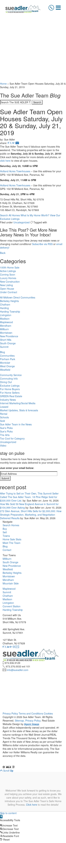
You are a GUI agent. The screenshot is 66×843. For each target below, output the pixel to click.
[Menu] (58, 8)
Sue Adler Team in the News (16, 424)
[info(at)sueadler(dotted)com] (17, 647)
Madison (5, 318)
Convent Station (11, 606)
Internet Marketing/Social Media (17, 403)
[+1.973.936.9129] (51, 7)
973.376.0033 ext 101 (18, 666)
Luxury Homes (8, 278)
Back (2, 253)
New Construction (10, 281)
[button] (1, 816)
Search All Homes (10, 215)
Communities (7, 355)
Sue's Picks (6, 428)
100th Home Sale (9, 267)
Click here (31, 804)
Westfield (5, 369)
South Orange (8, 343)
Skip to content (8, 813)
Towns (6, 535)
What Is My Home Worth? (35, 215)
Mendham (5, 325)
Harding (4, 308)
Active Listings (8, 271)
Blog (2, 352)
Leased (4, 406)
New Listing (6, 285)
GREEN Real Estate (11, 396)
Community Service (11, 375)
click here (5, 160)
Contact (7, 550)
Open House (7, 288)
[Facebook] (8, 143)
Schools (4, 417)
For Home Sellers (10, 392)
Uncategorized (21, 222)
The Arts (5, 435)
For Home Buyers (10, 389)
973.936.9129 (12, 663)
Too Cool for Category (12, 438)
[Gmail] (13, 143)
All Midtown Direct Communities (17, 297)
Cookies (48, 713)
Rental (3, 414)
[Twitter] (11, 143)
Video (3, 445)
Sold (2, 421)
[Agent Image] (22, 763)
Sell (5, 532)
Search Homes (11, 525)
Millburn (4, 329)
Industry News (8, 399)
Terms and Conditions (31, 713)
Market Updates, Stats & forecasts (19, 410)
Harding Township (10, 311)
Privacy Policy (10, 713)
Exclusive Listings (10, 385)
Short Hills (5, 339)
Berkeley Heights (9, 301)
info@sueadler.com (17, 670)
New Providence (9, 336)
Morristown (6, 332)
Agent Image (31, 724)
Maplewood (6, 322)
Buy (5, 528)
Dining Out (6, 382)
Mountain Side (11, 583)
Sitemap (19, 720)
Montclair (5, 362)
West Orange (7, 366)
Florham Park (7, 359)
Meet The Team (11, 543)
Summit (4, 347)
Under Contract (8, 292)
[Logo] (22, 9)
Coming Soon (7, 274)
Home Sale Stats (12, 539)
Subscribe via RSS (42, 244)
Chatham (5, 304)
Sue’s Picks (6, 431)
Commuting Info (9, 378)
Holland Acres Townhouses (15, 171)
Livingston (5, 315)
